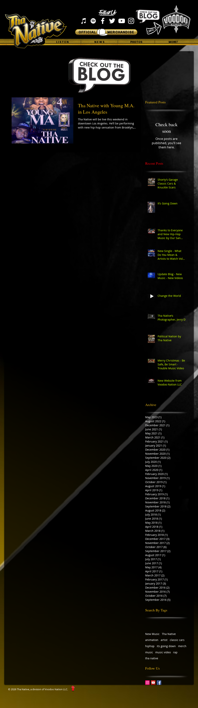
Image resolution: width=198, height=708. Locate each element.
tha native (151, 658)
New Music (152, 634)
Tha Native (169, 634)
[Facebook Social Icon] (159, 682)
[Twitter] (112, 21)
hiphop (149, 646)
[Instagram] (131, 21)
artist (164, 640)
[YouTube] (122, 21)
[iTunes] (84, 21)
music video (163, 652)
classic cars (177, 640)
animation (151, 640)
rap (175, 652)
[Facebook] (103, 21)
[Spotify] (93, 21)
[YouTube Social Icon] (153, 682)
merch (182, 646)
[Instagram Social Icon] (147, 682)
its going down (166, 646)
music (149, 652)
